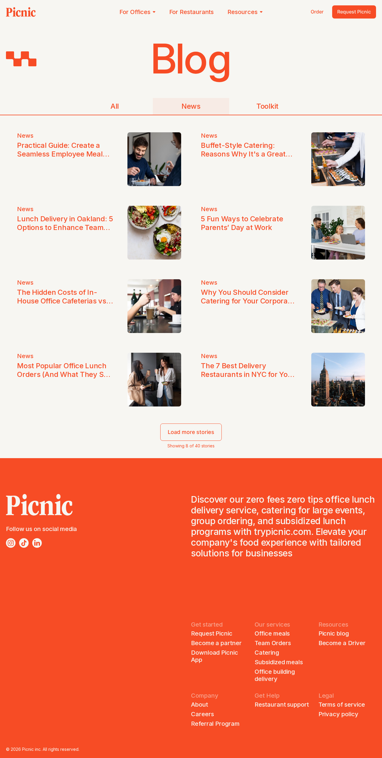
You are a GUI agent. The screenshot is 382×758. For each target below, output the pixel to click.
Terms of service (341, 704)
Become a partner (216, 643)
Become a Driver (342, 643)
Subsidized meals (279, 662)
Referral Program (215, 723)
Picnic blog (333, 633)
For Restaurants (191, 12)
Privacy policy (338, 714)
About (199, 704)
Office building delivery (275, 675)
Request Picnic (211, 633)
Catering (267, 652)
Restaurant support (282, 704)
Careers (202, 714)
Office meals (272, 633)
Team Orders (273, 643)
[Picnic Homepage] (21, 12)
